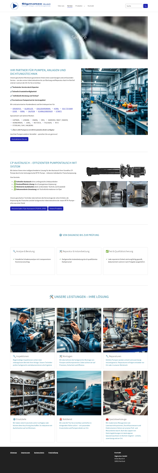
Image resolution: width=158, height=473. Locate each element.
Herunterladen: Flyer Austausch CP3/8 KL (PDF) (29, 208)
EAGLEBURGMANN (43, 109)
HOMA (56, 109)
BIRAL (22, 111)
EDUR (15, 111)
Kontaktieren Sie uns (19, 139)
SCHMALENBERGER (45, 111)
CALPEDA (31, 111)
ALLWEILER (29, 109)
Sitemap (13, 453)
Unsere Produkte (56, 208)
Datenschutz (39, 453)
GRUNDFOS (17, 109)
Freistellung (53, 453)
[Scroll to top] (153, 468)
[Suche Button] (145, 6)
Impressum (25, 453)
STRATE (59, 111)
